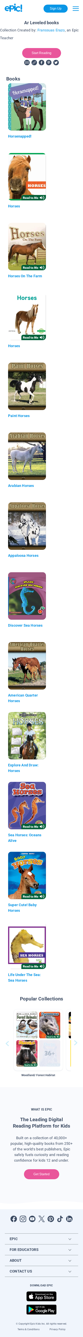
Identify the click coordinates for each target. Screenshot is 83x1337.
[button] (38, 1040)
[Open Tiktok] (60, 1219)
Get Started (41, 1174)
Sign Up (55, 8)
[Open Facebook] (13, 1219)
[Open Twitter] (41, 1219)
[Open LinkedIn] (69, 1219)
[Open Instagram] (23, 1219)
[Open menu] (76, 8)
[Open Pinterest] (51, 1219)
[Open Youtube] (32, 1219)
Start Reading (41, 53)
